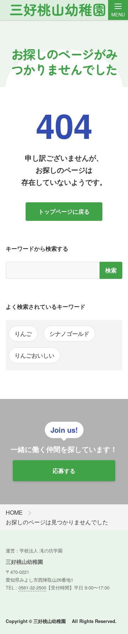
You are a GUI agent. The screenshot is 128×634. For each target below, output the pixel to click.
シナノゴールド (69, 333)
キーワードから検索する (37, 248)
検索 (111, 270)
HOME (14, 512)
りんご (23, 333)
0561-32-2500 (32, 587)
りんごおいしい (34, 355)
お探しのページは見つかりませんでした (57, 522)
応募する (64, 471)
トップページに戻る (64, 211)
